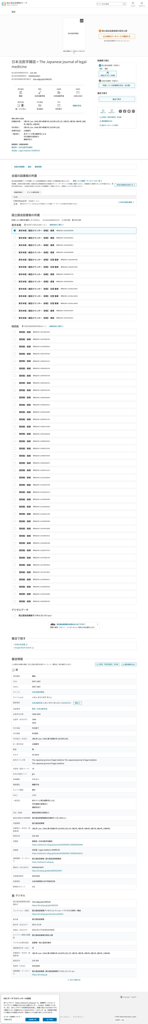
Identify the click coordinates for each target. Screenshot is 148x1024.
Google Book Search (23, 647)
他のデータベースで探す (110, 125)
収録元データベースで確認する (118, 36)
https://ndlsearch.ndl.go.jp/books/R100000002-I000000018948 (57, 844)
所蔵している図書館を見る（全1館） (117, 85)
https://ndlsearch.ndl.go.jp (43, 862)
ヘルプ (133, 6)
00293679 (66, 702)
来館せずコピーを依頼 (108, 75)
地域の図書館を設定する (125, 185)
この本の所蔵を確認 (125, 202)
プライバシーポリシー (62, 1017)
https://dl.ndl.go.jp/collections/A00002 (47, 914)
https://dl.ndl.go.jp (39, 974)
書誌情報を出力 (107, 121)
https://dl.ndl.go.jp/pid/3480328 (45, 905)
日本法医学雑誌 (38, 692)
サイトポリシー (78, 1017)
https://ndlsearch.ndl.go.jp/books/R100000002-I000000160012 (57, 853)
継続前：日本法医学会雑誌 (22, 147)
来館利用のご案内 (56, 225)
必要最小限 (32, 1019)
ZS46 (34, 795)
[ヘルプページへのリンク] (74, 52)
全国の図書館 (19, 166)
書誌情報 (38, 166)
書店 (29, 166)
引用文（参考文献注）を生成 (111, 117)
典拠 (76, 703)
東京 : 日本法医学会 (39, 708)
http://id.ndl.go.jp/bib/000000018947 (47, 870)
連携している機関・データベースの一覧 (86, 181)
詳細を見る (77, 105)
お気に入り (103, 112)
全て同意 (50, 1019)
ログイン (142, 6)
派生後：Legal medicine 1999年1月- (26, 150)
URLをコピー (112, 112)
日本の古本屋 (20, 644)
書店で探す (117, 99)
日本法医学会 (37, 702)
